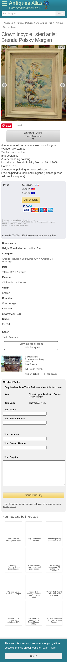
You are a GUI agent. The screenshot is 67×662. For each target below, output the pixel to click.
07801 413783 (36, 369)
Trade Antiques (10, 337)
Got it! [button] (33, 656)
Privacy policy (9, 506)
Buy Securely (31, 199)
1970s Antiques (18, 272)
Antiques (25, 3)
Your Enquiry (11, 457)
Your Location (12, 434)
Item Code (10, 403)
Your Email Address (15, 418)
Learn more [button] (49, 647)
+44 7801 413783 (49, 374)
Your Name (10, 409)
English (6, 292)
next (63, 85)
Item (7, 394)
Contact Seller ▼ (33, 136)
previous (4, 85)
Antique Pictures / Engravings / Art (20, 258)
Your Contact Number (15, 443)
